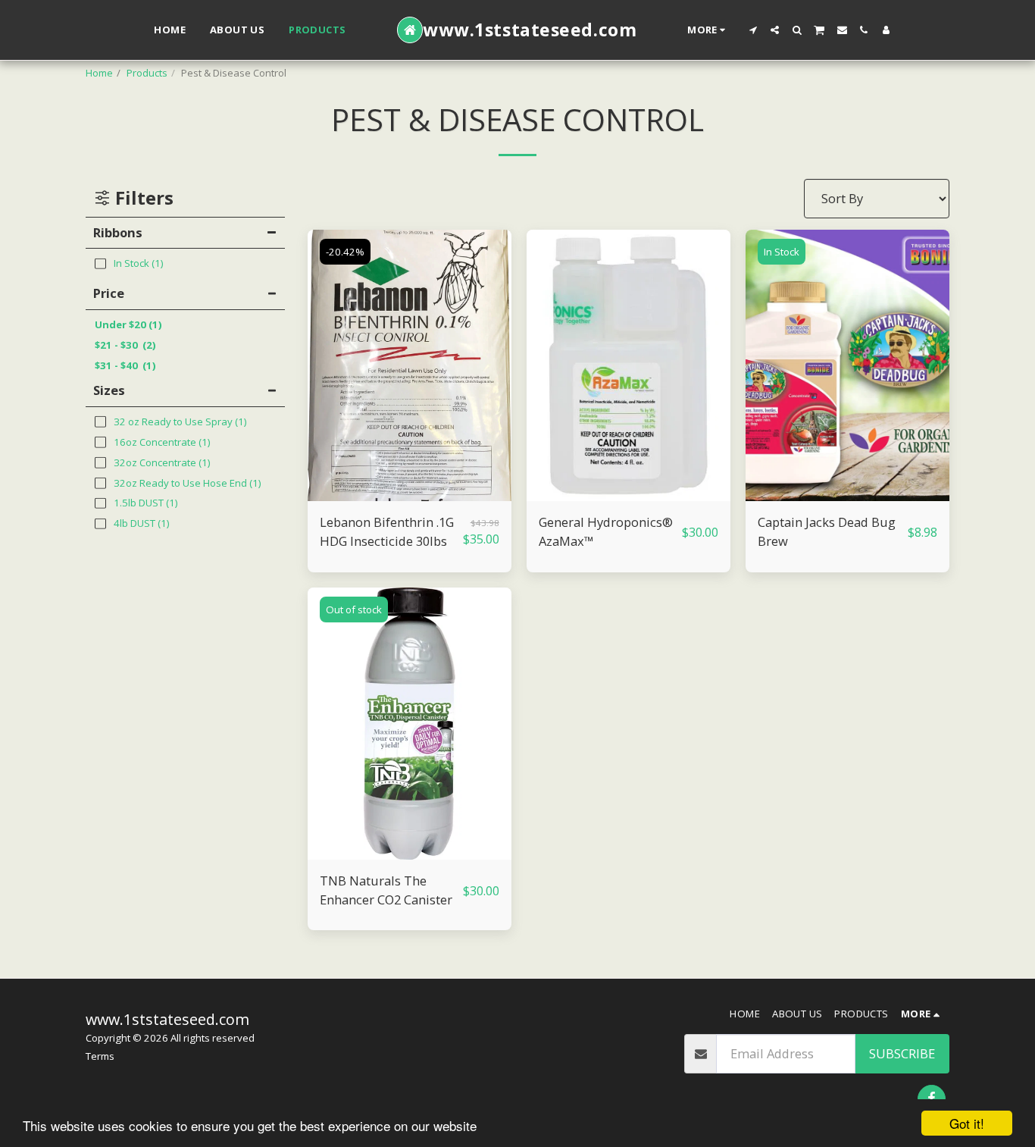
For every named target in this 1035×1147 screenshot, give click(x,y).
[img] (409, 366)
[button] (753, 30)
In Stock (781, 252)
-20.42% (345, 252)
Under (128, 324)
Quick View (409, 494)
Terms (100, 1056)
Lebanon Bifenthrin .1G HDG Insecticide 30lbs (387, 531)
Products (147, 73)
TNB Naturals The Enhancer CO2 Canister (386, 890)
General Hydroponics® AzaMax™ (606, 531)
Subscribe (902, 1053)
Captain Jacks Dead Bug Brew (827, 531)
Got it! (966, 1123)
